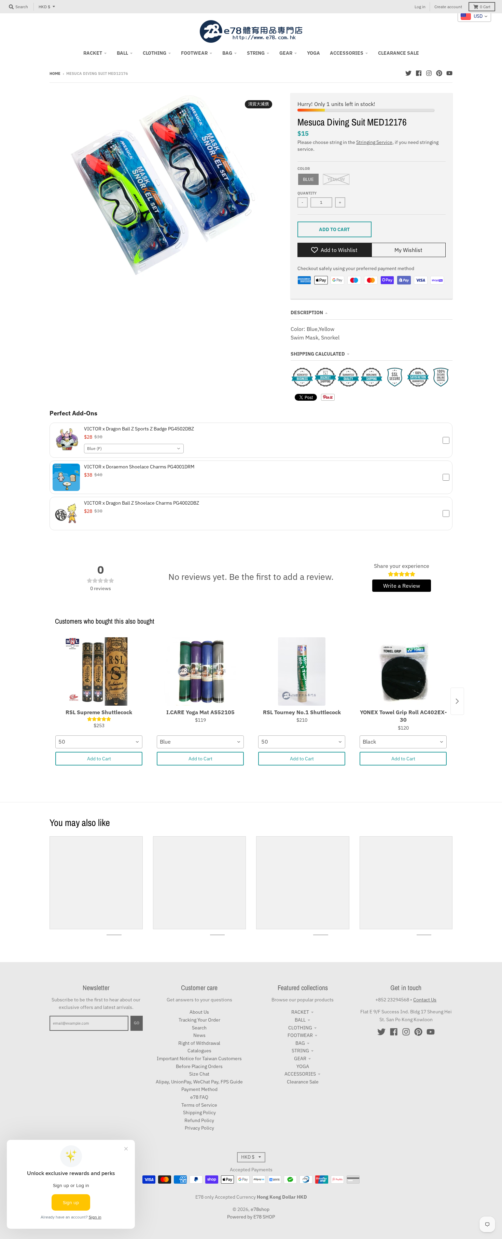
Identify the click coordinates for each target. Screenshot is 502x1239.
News (199, 1035)
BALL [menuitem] (122, 53)
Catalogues (199, 1051)
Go (136, 1023)
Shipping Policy (199, 1112)
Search (199, 1028)
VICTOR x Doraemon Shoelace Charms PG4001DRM (139, 467)
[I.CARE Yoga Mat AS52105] (200, 671)
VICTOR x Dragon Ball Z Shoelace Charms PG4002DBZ (141, 503)
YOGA (302, 1066)
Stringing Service (374, 142)
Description (307, 312)
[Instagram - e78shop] (429, 73)
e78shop (260, 1209)
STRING (300, 1051)
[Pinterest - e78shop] (439, 73)
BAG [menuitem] (227, 53)
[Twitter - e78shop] (408, 73)
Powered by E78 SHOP (251, 1217)
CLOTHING (300, 1028)
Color (303, 168)
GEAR (300, 1058)
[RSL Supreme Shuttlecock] (98, 671)
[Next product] (457, 701)
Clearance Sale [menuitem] (398, 53)
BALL (300, 1020)
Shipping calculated (318, 354)
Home (55, 73)
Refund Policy (199, 1120)
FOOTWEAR (300, 1035)
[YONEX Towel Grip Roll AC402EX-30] (403, 671)
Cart (485, 6)
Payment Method (199, 1089)
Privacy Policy (199, 1128)
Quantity (307, 193)
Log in (420, 6)
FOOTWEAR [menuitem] (194, 53)
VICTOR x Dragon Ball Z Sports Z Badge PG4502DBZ (139, 429)
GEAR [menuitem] (285, 53)
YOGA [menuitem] (313, 53)
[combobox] (134, 448)
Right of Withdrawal (199, 1043)
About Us (199, 1012)
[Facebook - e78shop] (419, 73)
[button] (251, 440)
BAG (300, 1043)
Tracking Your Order (199, 1020)
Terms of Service (199, 1105)
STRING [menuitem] (256, 53)
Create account (448, 6)
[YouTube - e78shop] (449, 73)
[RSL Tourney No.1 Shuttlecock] (301, 671)
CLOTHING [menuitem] (154, 53)
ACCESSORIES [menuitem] (346, 53)
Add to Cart (99, 759)
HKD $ (44, 6)
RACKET (300, 1012)
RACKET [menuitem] (92, 53)
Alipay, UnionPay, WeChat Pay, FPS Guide (199, 1082)
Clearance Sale (303, 1082)
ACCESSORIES (300, 1074)
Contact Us (424, 1000)
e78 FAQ (199, 1097)
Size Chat (199, 1074)
